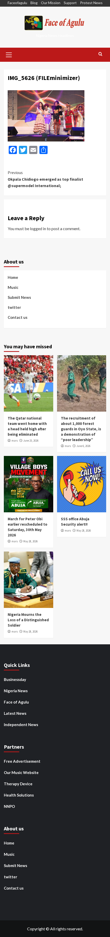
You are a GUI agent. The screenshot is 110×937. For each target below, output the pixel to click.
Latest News (15, 713)
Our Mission (50, 3)
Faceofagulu (17, 3)
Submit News (19, 297)
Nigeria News (16, 690)
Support (70, 3)
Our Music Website (21, 772)
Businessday (15, 679)
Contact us (17, 317)
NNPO (9, 806)
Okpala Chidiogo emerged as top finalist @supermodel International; (45, 179)
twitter (14, 307)
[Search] (100, 54)
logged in (38, 228)
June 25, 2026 (30, 440)
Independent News (21, 724)
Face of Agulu (16, 702)
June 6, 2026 (83, 446)
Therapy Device (18, 783)
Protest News (91, 3)
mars (15, 440)
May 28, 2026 (30, 541)
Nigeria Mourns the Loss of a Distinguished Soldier (28, 620)
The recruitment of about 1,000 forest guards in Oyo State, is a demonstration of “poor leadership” (81, 429)
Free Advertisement (22, 761)
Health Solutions (19, 795)
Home (13, 277)
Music (13, 287)
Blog (34, 3)
